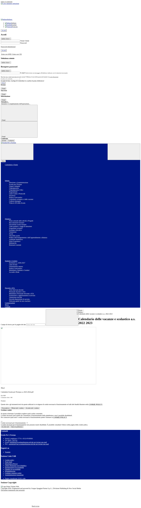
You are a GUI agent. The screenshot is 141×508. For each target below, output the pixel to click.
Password (23, 43)
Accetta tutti (32, 408)
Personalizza (5, 408)
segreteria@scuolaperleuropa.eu (28, 442)
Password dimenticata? (8, 47)
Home (80, 310)
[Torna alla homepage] (70, 143)
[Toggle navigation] (17, 152)
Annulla (4, 140)
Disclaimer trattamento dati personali (13, 490)
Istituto (80, 312)
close (3, 161)
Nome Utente (24, 41)
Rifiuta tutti (17, 408)
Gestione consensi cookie (13, 473)
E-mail (22, 73)
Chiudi (3, 88)
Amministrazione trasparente (14, 475)
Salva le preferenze (17, 427)
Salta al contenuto (6, 2)
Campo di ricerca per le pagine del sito (13, 324)
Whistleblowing (10, 471)
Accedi (4, 30)
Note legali (8, 462)
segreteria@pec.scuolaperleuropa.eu (29, 444)
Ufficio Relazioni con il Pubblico (15, 466)
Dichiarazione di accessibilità (14, 467)
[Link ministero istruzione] (10, 3)
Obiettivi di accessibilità (12, 469)
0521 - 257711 (12, 440)
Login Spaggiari (53, 77)
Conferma (11, 140)
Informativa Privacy (11, 464)
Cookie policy (9, 460)
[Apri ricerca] (124, 152)
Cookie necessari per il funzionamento (13, 423)
